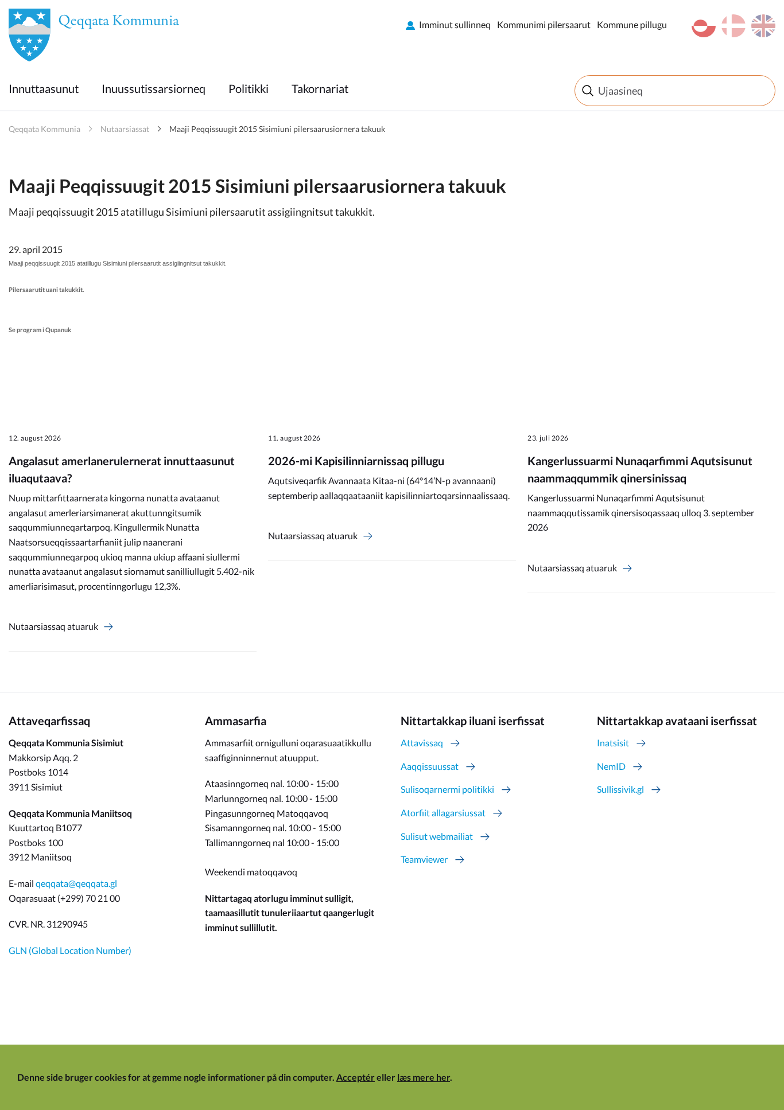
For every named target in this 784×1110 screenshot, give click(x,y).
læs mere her (423, 1077)
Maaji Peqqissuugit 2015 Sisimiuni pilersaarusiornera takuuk (277, 129)
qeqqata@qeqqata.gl (76, 883)
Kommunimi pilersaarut (544, 24)
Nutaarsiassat (124, 129)
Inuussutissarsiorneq (153, 88)
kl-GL (704, 25)
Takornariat (320, 88)
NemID (611, 766)
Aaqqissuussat (430, 766)
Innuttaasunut (44, 88)
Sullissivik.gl (620, 789)
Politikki (248, 88)
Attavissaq (422, 742)
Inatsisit (613, 742)
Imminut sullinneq (455, 24)
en (763, 25)
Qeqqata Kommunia (44, 129)
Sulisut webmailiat (437, 836)
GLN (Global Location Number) (70, 950)
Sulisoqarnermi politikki (447, 789)
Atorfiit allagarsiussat (443, 812)
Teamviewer (424, 859)
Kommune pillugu (632, 24)
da (733, 25)
